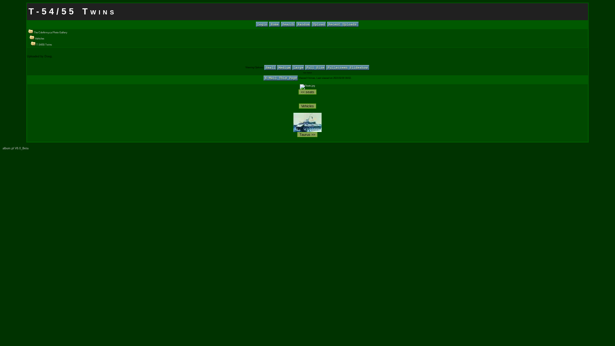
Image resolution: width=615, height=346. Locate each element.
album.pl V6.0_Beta (16, 148)
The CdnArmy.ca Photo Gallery (50, 32)
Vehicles (39, 38)
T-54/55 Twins (44, 44)
